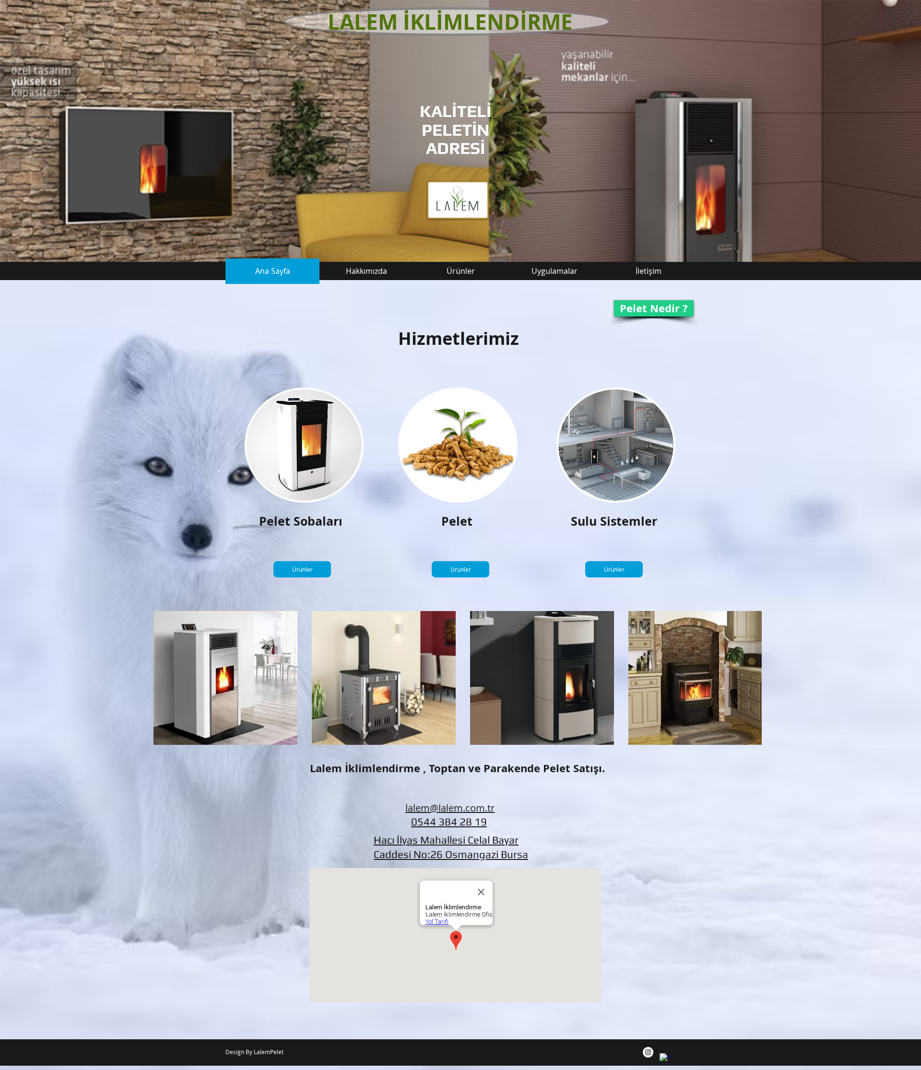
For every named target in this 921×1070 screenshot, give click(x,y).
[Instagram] (648, 1052)
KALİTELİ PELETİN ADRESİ (455, 129)
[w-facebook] (665, 1058)
